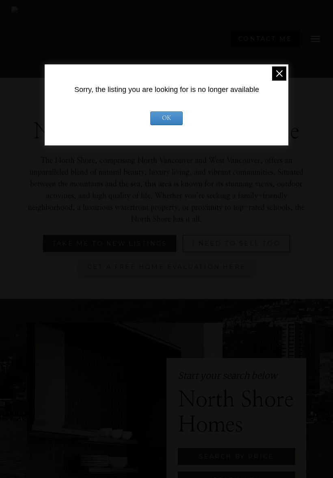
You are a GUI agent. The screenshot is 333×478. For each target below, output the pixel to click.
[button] (265, 38)
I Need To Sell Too (236, 243)
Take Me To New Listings (109, 243)
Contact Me (265, 39)
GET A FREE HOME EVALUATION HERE (166, 267)
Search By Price (236, 456)
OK (166, 118)
